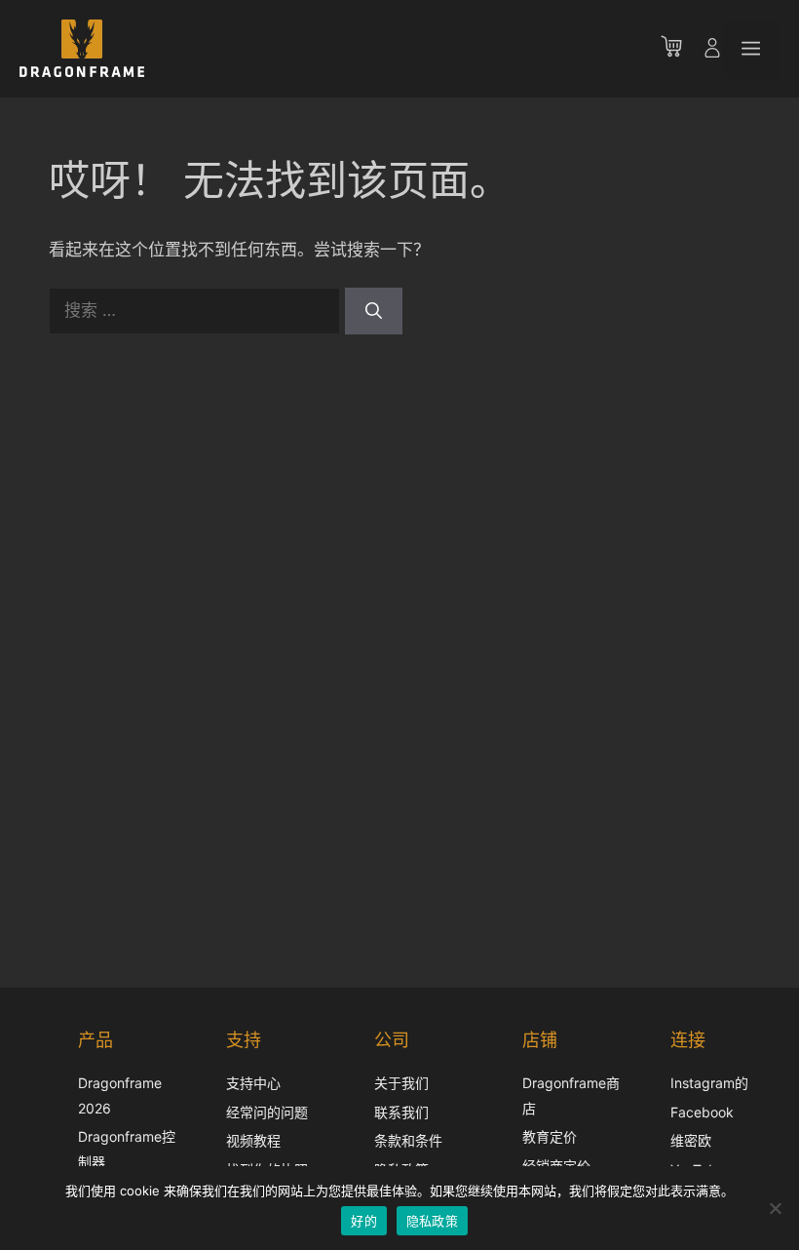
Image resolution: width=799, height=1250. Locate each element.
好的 (364, 1221)
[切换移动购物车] (681, 48)
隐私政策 (432, 1221)
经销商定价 (556, 1165)
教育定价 (549, 1136)
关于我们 (401, 1082)
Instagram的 (709, 1082)
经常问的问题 (267, 1112)
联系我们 (401, 1112)
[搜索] (373, 311)
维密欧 (690, 1140)
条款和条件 (408, 1140)
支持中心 (253, 1082)
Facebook (702, 1112)
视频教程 (253, 1140)
